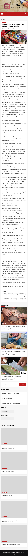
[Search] (26, 14)
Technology (4, 443)
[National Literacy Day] (14, 485)
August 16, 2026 (11, 448)
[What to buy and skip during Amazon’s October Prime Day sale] (14, 341)
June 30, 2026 (11, 521)
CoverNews (10, 554)
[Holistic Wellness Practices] (14, 461)
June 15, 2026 (11, 545)
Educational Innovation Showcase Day (10, 393)
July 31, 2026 (11, 472)
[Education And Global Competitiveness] (14, 534)
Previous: (14, 293)
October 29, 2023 (11, 379)
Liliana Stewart (5, 28)
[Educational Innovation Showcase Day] (14, 436)
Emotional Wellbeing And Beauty (9, 401)
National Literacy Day (7, 398)
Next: (14, 298)
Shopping (4, 22)
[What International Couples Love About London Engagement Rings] (14, 316)
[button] (2, 13)
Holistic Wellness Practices (8, 396)
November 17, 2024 (12, 329)
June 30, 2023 (12, 28)
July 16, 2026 (11, 497)
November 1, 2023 (12, 354)
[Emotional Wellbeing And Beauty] (14, 509)
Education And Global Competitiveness (11, 403)
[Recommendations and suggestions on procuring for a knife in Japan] (14, 366)
